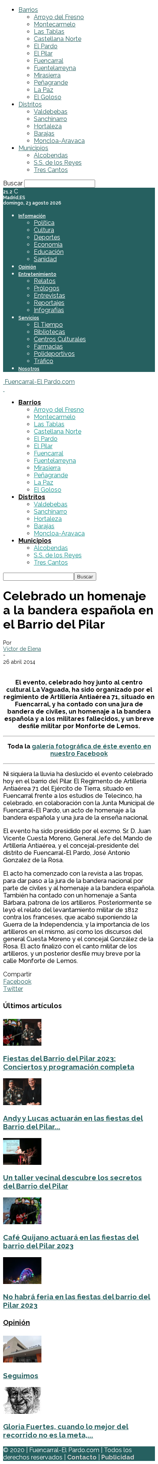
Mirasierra (47, 75)
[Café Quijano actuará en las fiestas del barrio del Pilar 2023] (22, 1222)
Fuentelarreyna (55, 68)
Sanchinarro (50, 119)
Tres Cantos (51, 170)
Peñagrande (51, 82)
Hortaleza (48, 126)
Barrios (28, 9)
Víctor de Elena (22, 649)
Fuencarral (48, 60)
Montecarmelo (55, 24)
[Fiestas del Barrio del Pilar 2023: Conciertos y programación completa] (22, 1043)
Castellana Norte (57, 39)
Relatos (45, 281)
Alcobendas (51, 155)
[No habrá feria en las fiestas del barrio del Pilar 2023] (22, 1282)
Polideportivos (54, 353)
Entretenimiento (37, 274)
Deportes (47, 237)
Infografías (49, 310)
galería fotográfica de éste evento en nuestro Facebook (91, 750)
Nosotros (29, 369)
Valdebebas (50, 111)
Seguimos (20, 1375)
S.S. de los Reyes (58, 162)
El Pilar (43, 53)
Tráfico (43, 361)
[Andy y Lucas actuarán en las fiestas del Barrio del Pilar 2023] (22, 1103)
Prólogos (46, 288)
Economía (48, 244)
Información (32, 216)
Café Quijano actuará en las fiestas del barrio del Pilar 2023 (71, 1241)
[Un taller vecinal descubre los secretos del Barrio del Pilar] (22, 1162)
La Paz (43, 89)
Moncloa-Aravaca (59, 140)
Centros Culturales (60, 339)
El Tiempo (48, 324)
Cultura (44, 230)
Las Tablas (49, 31)
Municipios (33, 148)
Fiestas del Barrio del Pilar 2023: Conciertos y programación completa (68, 1062)
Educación (49, 251)
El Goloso (47, 97)
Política (44, 222)
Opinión (27, 267)
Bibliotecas (49, 332)
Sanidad (45, 259)
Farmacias (48, 346)
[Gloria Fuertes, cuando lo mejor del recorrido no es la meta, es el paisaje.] (22, 1411)
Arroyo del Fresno (59, 17)
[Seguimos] (22, 1360)
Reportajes (49, 302)
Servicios (28, 318)
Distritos (30, 104)
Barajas (44, 133)
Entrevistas (49, 295)
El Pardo (46, 46)
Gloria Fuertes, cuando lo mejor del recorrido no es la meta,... (65, 1430)
